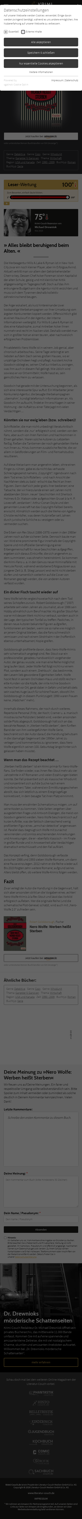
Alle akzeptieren (41, 42)
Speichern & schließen (41, 52)
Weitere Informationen (41, 72)
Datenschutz (71, 80)
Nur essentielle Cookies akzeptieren (41, 63)
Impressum (57, 80)
